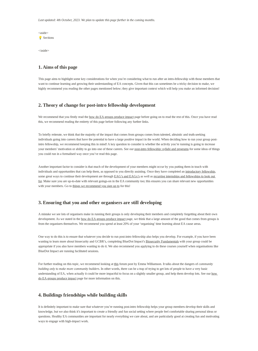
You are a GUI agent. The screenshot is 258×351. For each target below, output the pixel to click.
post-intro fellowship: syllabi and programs (161, 149)
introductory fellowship (200, 171)
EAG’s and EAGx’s (127, 176)
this (116, 264)
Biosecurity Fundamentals (162, 241)
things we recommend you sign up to (96, 186)
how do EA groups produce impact (111, 117)
